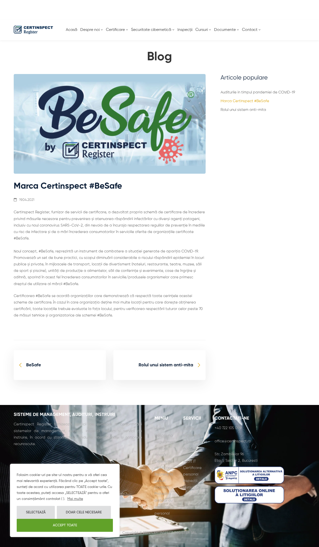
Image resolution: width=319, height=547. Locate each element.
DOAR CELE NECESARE (84, 512)
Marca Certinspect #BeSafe (245, 101)
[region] (65, 500)
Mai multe (75, 499)
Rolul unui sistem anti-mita (243, 110)
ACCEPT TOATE (65, 525)
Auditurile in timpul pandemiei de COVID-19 (258, 92)
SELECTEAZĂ (36, 512)
